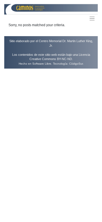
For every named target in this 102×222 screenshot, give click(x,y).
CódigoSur (76, 63)
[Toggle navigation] (92, 19)
